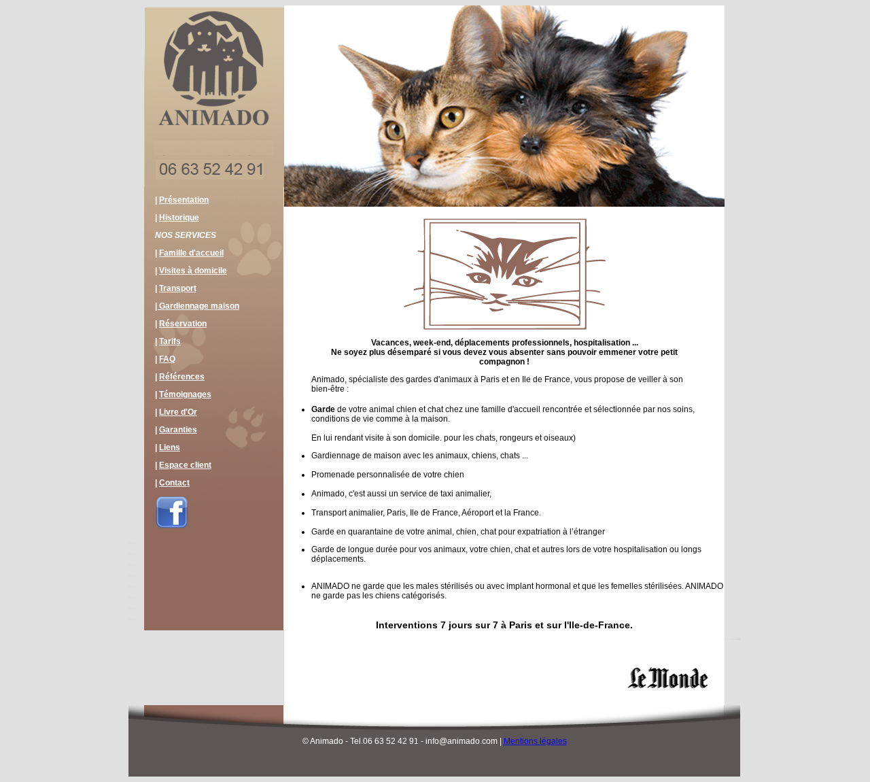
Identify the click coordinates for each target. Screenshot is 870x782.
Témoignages (185, 394)
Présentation (184, 200)
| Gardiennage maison (197, 306)
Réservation (183, 323)
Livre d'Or (178, 412)
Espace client (185, 465)
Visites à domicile (193, 270)
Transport (177, 288)
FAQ (167, 359)
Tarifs (170, 341)
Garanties (178, 430)
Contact (174, 483)
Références (182, 376)
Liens (169, 447)
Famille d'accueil (191, 253)
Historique (179, 217)
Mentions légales (535, 741)
